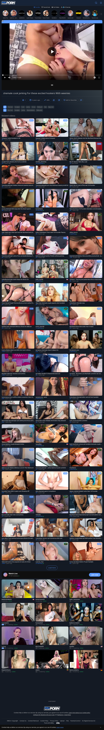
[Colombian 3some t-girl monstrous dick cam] (52, 529)
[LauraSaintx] (18, 614)
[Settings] (95, 77)
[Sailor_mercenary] (85, 590)
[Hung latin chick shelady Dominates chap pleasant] (52, 412)
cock (23, 107)
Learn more (59, 727)
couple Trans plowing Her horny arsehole (14, 161)
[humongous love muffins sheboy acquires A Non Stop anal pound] (18, 388)
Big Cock (10, 110)
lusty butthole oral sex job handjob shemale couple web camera (86, 444)
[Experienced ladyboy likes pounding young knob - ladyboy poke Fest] (86, 247)
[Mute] (9, 77)
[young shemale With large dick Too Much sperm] (18, 200)
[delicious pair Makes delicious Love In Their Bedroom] (18, 459)
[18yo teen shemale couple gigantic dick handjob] (52, 294)
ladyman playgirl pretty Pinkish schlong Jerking (50, 256)
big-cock (50, 107)
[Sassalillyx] (52, 435)
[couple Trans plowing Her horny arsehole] (18, 153)
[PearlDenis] (86, 459)
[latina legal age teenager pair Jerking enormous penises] (18, 412)
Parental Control (75, 721)
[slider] (52, 75)
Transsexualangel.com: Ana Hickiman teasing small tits (52, 185)
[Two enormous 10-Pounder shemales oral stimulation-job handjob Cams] (86, 200)
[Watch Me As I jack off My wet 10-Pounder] (86, 176)
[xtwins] (52, 661)
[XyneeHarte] (52, 200)
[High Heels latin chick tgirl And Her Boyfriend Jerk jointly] (18, 224)
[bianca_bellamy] (85, 661)
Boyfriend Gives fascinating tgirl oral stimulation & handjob (86, 514)
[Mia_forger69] (52, 638)
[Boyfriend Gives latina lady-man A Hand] (86, 318)
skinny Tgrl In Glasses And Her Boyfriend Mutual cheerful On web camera (86, 138)
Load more (52, 568)
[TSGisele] (52, 506)
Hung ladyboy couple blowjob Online (13, 444)
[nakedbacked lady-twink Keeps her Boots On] (18, 271)
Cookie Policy (44, 721)
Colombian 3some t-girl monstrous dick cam (49, 538)
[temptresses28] (52, 590)
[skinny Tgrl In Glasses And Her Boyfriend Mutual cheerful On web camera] (86, 129)
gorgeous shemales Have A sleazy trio (47, 350)
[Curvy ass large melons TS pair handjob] (86, 553)
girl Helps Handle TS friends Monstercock (48, 373)
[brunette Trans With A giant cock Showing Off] (18, 482)
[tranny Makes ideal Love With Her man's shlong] (18, 341)
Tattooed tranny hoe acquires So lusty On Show (16, 561)
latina (28, 107)
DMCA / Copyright (12, 721)
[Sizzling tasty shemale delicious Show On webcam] (18, 318)
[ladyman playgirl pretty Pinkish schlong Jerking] (52, 247)
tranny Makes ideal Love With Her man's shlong (16, 350)
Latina (23, 110)
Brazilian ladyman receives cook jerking (13, 373)
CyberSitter (67, 715)
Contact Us (23, 721)
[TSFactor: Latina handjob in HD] (18, 129)
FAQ (67, 721)
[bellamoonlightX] (85, 614)
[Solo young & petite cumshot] (86, 412)
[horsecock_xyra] (86, 341)
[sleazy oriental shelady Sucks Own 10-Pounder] (86, 482)
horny (33, 107)
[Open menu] (101, 3)
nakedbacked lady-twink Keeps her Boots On (15, 279)
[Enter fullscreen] (99, 77)
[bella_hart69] (52, 271)
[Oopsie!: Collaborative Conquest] (52, 129)
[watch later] (4, 120)
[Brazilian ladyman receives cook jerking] (18, 365)
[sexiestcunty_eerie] (52, 388)
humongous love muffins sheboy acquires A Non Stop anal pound (18, 397)
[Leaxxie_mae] (52, 553)
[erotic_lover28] (52, 318)
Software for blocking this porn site (44, 715)
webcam (39, 107)
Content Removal (33, 721)
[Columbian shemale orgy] (86, 294)
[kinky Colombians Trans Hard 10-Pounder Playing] (52, 224)
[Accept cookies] (100, 727)
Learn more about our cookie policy (79, 713)
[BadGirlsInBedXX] (18, 590)
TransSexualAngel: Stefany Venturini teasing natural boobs (18, 185)
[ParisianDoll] (52, 614)
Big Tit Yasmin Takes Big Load (78, 161)
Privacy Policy (54, 721)
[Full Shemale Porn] (8, 3)
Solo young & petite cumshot (78, 420)
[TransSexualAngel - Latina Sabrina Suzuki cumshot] (52, 459)
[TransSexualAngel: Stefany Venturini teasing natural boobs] (18, 176)
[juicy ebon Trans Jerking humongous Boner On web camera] (18, 529)
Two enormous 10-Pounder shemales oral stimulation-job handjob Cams (86, 209)
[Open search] (96, 3)
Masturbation (31, 110)
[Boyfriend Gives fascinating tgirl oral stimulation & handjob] (86, 506)
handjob (17, 107)
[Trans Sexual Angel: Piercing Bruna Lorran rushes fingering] (18, 294)
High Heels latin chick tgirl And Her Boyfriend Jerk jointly (18, 232)
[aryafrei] (85, 638)
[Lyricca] (18, 638)
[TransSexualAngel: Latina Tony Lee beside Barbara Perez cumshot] (18, 247)
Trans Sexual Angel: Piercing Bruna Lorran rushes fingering (18, 303)
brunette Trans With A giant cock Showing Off (15, 491)
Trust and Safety (49, 723)
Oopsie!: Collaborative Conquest (45, 138)
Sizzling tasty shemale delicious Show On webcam (17, 326)
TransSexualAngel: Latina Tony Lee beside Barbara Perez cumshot (18, 256)
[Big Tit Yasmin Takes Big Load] (86, 153)
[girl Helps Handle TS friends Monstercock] (52, 365)
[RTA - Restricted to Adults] (58, 723)
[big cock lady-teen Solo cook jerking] (18, 506)
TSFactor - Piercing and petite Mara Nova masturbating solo (86, 279)
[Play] (52, 51)
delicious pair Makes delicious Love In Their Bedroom (18, 467)
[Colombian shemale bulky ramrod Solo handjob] (86, 388)
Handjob (17, 110)
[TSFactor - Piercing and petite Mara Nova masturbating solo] (86, 271)
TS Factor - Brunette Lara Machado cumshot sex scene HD (86, 373)
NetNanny (60, 715)
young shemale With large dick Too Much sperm (16, 209)
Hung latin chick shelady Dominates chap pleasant (51, 420)
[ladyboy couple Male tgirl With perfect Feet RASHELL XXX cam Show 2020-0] (86, 529)
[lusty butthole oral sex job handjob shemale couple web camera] (86, 435)
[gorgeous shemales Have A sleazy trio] (52, 341)
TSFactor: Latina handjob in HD (11, 138)
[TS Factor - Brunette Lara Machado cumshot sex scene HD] (86, 365)
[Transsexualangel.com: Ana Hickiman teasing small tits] (52, 176)
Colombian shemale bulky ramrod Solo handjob (84, 397)
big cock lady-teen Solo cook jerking (12, 514)
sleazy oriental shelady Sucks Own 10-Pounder (84, 491)
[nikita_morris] (86, 224)
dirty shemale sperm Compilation (46, 491)
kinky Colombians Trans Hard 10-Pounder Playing (50, 232)
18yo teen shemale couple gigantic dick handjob (50, 303)
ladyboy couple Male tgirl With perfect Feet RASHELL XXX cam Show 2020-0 (86, 538)
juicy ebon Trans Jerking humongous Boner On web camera (18, 538)
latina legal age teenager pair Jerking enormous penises (18, 420)
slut (45, 107)
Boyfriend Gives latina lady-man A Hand (81, 326)
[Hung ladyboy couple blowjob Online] (18, 435)
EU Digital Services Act (88, 721)
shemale (10, 107)
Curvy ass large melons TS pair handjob (81, 561)
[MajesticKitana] (18, 661)
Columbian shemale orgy (77, 303)
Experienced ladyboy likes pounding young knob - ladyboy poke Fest (86, 256)
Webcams (39, 110)
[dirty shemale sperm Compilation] (52, 482)
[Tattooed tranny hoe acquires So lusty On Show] (18, 553)
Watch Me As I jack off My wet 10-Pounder (82, 185)
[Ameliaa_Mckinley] (52, 153)
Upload (62, 721)
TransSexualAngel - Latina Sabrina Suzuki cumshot (51, 467)
